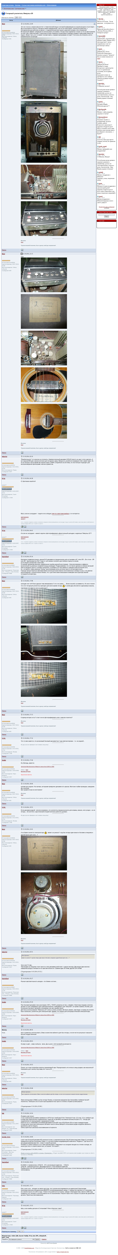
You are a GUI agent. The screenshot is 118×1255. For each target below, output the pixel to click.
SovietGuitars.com (29, 1248)
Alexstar (101, 18)
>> (20, 17)
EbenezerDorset (103, 117)
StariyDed (101, 83)
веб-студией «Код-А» (63, 1251)
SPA (100, 137)
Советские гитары (8, 5)
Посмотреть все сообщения (106, 207)
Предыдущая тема (9, 8)
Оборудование (51, 5)
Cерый (100, 26)
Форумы (17, 5)
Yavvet (100, 61)
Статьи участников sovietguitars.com (33, 5)
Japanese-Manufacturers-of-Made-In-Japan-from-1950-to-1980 (37, 766)
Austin (100, 49)
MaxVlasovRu (102, 109)
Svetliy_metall (103, 146)
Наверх (4, 250)
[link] (22, 242)
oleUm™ (23, 518)
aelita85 (101, 172)
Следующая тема (20, 8)
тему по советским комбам (60, 513)
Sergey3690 (102, 36)
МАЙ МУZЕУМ (24, 517)
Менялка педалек (25, 771)
